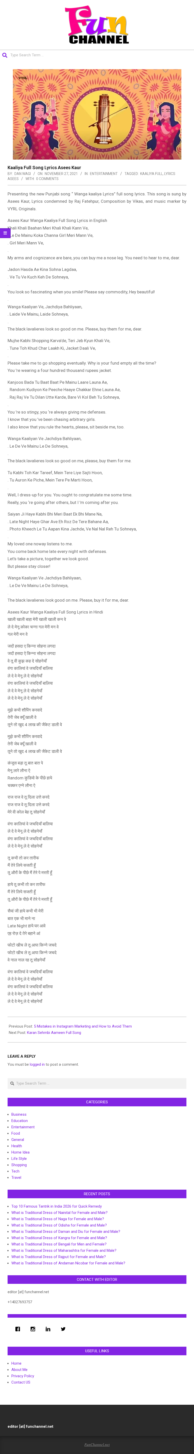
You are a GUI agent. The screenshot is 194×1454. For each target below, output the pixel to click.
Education (19, 1120)
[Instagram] (34, 1329)
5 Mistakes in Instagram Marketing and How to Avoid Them (83, 1026)
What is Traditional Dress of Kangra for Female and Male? (59, 1238)
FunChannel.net (97, 1444)
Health (16, 1146)
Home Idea (20, 1152)
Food (15, 1133)
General (17, 1139)
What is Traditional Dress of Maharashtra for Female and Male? (63, 1250)
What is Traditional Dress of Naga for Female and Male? (57, 1219)
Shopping (19, 1165)
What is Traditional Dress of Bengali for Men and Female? (59, 1244)
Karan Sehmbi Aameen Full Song (54, 1032)
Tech (15, 1171)
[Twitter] (64, 1329)
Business (19, 1114)
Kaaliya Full (151, 174)
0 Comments (47, 179)
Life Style (19, 1158)
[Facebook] (19, 1329)
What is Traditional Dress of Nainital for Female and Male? (59, 1212)
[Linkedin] (49, 1329)
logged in (37, 1064)
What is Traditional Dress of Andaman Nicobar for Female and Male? (68, 1263)
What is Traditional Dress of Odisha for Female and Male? (59, 1225)
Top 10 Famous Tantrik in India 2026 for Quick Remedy (56, 1206)
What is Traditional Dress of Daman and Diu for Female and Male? (65, 1231)
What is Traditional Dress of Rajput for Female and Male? (58, 1257)
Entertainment (104, 174)
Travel (16, 1177)
